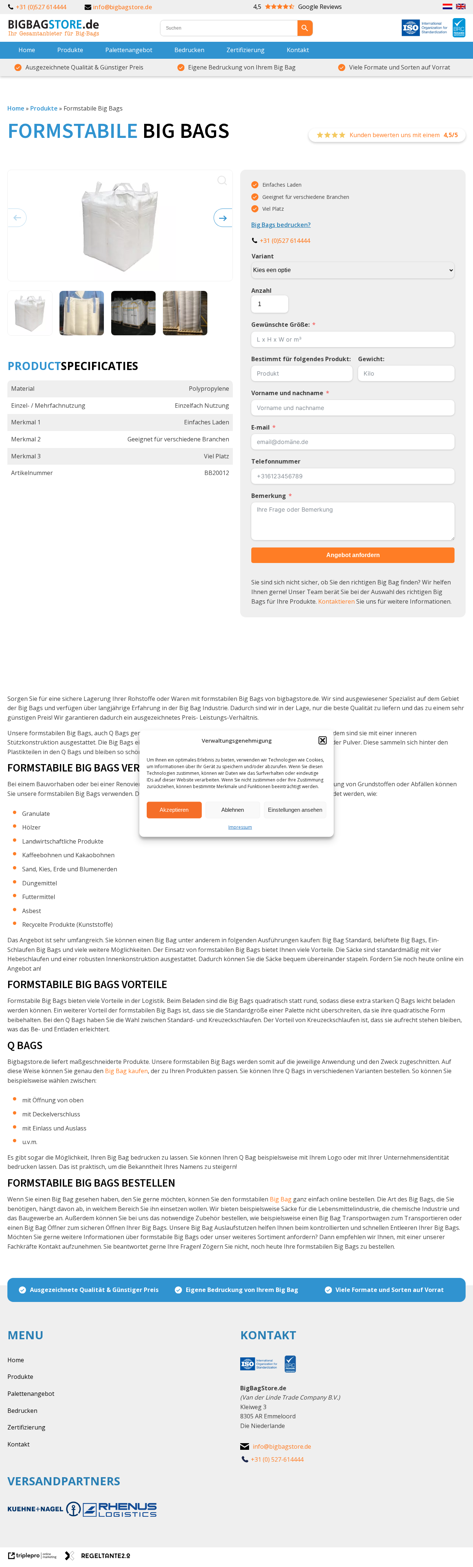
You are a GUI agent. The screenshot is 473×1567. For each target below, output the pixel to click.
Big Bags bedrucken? (281, 225)
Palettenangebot (128, 50)
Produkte (70, 50)
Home (26, 50)
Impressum (240, 827)
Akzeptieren (174, 810)
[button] (322, 740)
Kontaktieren (336, 601)
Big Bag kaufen (126, 1071)
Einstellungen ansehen (295, 810)
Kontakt (298, 50)
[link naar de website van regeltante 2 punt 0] (100, 1558)
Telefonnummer (275, 461)
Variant (263, 256)
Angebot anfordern (353, 555)
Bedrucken (189, 50)
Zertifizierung (246, 50)
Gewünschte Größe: (280, 324)
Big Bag (281, 1199)
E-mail (260, 427)
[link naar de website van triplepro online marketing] (35, 1558)
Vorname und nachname (287, 393)
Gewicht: (371, 359)
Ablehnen (232, 810)
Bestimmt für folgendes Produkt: (301, 359)
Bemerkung (268, 496)
